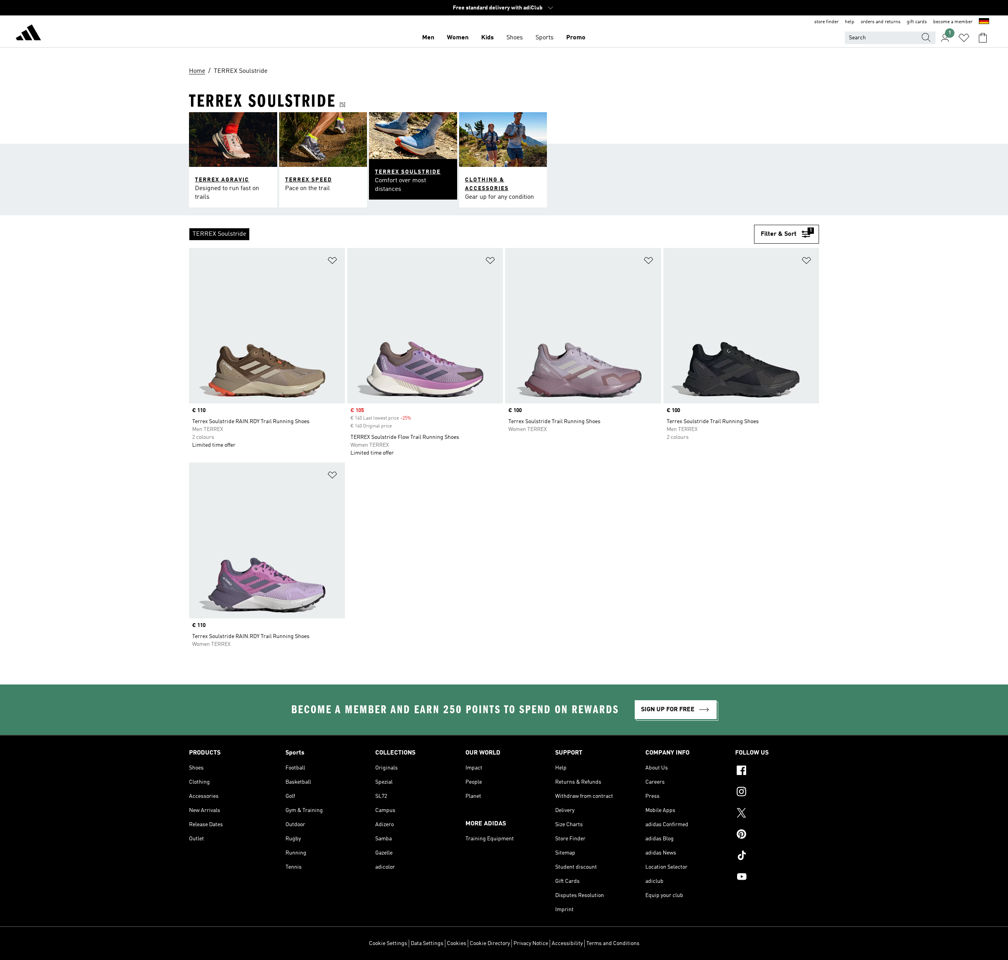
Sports (545, 38)
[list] (471, 234)
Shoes (514, 38)
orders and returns (881, 22)
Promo (576, 38)
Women (458, 38)
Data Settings (427, 943)
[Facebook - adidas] (777, 771)
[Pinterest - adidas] (777, 835)
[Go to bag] (982, 37)
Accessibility (567, 943)
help (849, 22)
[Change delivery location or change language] (984, 22)
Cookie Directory (490, 943)
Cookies (456, 943)
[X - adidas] (777, 814)
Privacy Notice (530, 943)
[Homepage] (28, 33)
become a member (953, 22)
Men (428, 38)
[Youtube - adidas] (777, 877)
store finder (826, 22)
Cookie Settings (388, 943)
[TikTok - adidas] (777, 856)
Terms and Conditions (612, 943)
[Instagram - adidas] (777, 792)
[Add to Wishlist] (332, 262)
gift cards (917, 22)
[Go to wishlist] (963, 37)
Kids (487, 38)
